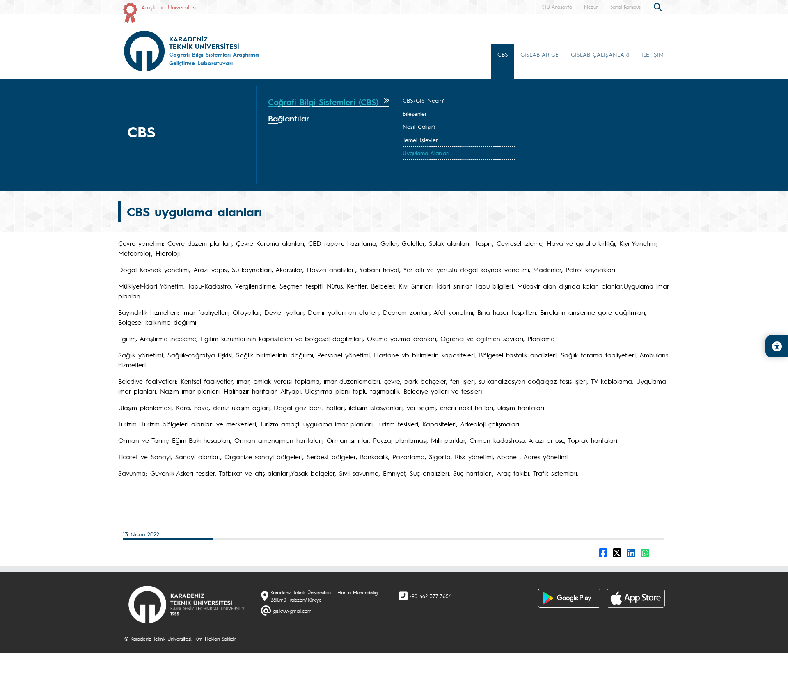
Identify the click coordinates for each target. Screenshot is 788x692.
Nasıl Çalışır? (419, 126)
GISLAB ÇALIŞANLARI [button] (600, 54)
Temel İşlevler (420, 139)
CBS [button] (502, 54)
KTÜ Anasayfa (556, 6)
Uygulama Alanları (426, 152)
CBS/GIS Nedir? (423, 100)
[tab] (328, 102)
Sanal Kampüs (625, 6)
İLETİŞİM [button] (652, 54)
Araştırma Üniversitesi (169, 7)
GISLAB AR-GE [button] (539, 54)
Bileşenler (415, 113)
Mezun (591, 6)
